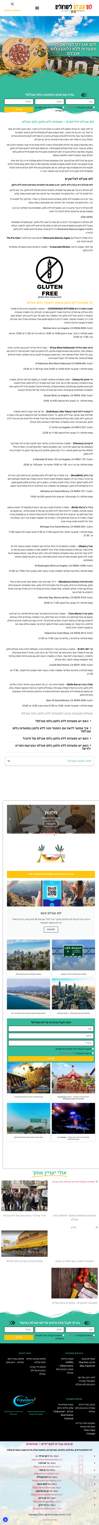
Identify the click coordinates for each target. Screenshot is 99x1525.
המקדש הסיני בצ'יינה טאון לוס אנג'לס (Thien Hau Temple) (85, 1428)
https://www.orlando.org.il (47, 1466)
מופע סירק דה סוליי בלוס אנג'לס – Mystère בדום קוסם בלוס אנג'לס (73, 1138)
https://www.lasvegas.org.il (47, 1487)
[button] (37, 8)
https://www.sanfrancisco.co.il (46, 1494)
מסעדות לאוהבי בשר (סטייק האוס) (74, 1261)
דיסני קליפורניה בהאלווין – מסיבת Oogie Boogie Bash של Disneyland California (73, 1098)
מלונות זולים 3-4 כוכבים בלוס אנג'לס (28, 974)
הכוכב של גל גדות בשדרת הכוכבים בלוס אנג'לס (85, 1408)
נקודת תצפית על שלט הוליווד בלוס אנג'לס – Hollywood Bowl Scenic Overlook (63, 1411)
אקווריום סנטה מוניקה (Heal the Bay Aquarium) (87, 1362)
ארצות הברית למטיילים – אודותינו (49, 1444)
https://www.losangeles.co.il (46, 1480)
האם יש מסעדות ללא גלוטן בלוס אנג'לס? (62, 721)
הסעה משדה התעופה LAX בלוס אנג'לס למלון (28, 1137)
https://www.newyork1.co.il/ (46, 1508)
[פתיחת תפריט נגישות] (5, 1519)
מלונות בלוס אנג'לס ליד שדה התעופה (73, 974)
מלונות (7, 10)
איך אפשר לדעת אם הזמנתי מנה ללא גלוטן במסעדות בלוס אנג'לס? (52, 730)
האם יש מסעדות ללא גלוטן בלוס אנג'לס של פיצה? (56, 738)
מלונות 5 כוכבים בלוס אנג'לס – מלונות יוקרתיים (73, 1013)
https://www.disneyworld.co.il (47, 1459)
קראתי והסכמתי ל (81, 109)
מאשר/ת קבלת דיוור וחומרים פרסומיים (49, 109)
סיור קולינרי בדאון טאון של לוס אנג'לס (24, 1215)
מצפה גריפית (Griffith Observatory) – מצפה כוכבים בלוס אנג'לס (64, 1366)
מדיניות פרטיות (50, 1520)
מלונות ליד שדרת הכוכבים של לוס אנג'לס (38, 1370)
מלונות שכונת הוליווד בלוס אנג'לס (36, 1360)
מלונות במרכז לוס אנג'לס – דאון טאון (15, 1360)
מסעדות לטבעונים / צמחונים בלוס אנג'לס (74, 1303)
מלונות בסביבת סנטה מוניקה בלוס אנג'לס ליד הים (28, 1013)
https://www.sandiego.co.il (47, 1501)
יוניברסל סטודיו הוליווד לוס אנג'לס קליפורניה (28, 1097)
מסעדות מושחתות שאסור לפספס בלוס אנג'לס (74, 1217)
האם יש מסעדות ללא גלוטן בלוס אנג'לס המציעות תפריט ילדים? (53, 747)
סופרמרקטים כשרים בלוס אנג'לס (24, 1261)
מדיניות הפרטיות (66, 1053)
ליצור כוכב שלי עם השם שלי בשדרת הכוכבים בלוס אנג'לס (85, 1381)
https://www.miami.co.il (46, 1473)
